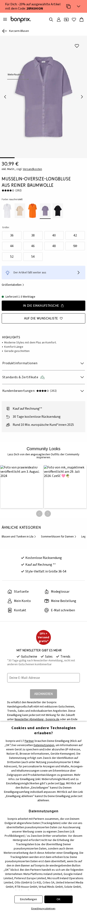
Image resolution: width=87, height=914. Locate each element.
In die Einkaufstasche (41, 306)
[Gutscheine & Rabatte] (66, 19)
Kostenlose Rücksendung (43, 558)
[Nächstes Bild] (82, 96)
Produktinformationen (20, 363)
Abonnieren (43, 694)
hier (62, 783)
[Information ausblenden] (78, 6)
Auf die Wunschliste (41, 318)
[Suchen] (51, 19)
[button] (21, 486)
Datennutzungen (44, 745)
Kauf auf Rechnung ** (40, 564)
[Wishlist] (74, 19)
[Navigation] (5, 19)
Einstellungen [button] (28, 899)
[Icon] (68, 6)
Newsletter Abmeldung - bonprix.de (37, 719)
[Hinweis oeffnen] (78, 272)
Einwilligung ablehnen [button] (43, 908)
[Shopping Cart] (81, 19)
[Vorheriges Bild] (5, 96)
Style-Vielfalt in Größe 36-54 (45, 571)
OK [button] (58, 899)
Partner (29, 741)
